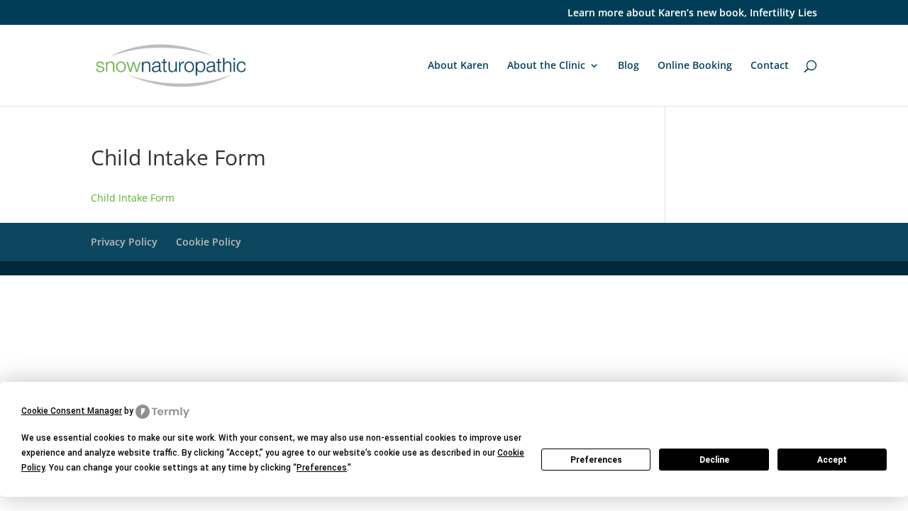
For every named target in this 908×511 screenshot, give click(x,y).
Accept (832, 460)
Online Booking (695, 66)
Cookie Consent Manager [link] (71, 411)
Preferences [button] (322, 468)
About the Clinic (546, 66)
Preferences (596, 460)
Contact (770, 66)
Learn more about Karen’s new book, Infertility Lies (692, 13)
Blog (628, 66)
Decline (714, 460)
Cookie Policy (208, 241)
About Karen (458, 66)
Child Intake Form (133, 197)
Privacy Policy (124, 241)
